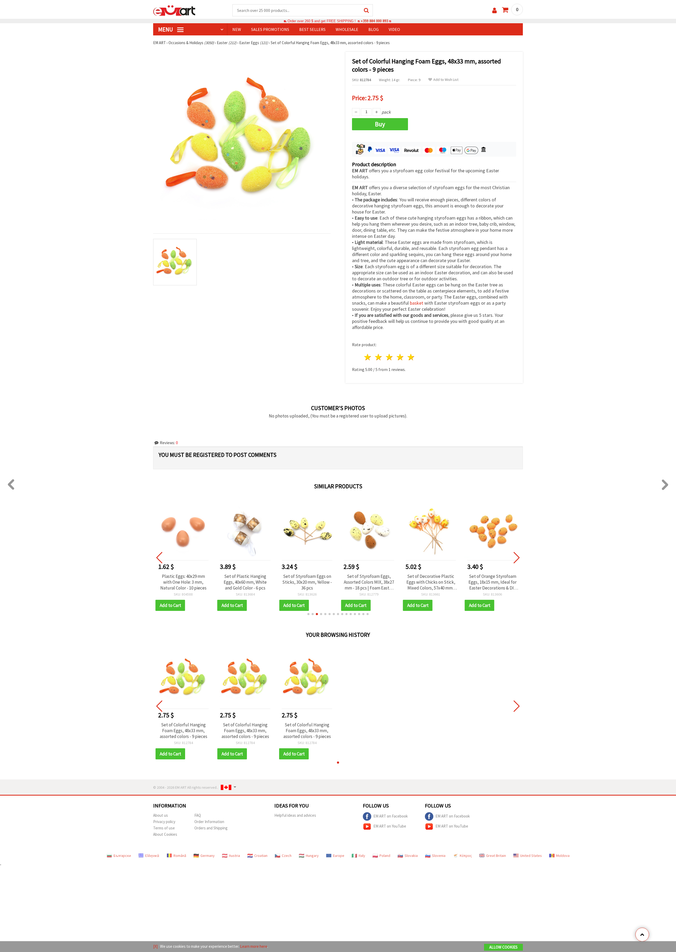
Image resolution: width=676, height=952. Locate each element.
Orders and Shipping (211, 827)
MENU (166, 29)
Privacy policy (164, 821)
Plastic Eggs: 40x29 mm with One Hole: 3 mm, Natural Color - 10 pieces (183, 582)
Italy (362, 855)
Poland (384, 855)
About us (160, 815)
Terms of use (164, 827)
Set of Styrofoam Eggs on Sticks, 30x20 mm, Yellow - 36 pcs (307, 582)
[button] (308, 614)
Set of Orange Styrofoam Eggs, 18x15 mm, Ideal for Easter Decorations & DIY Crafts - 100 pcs (492, 582)
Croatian (260, 855)
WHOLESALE (347, 29)
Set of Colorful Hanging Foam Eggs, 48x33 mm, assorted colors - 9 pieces (183, 730)
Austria (234, 855)
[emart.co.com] (174, 10)
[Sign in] (494, 10)
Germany (207, 855)
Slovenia (438, 855)
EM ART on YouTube (389, 826)
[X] (155, 946)
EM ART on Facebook (390, 816)
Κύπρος (466, 855)
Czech (287, 855)
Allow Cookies (503, 947)
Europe (338, 855)
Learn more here (253, 946)
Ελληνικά (152, 855)
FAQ (197, 815)
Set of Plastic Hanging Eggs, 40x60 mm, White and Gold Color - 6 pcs (245, 582)
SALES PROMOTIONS (270, 29)
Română (179, 855)
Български (122, 855)
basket (416, 303)
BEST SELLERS (312, 29)
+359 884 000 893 (374, 21)
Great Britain (496, 855)
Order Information (209, 821)
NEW (236, 29)
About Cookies (165, 834)
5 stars (411, 357)
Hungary (312, 855)
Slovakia (411, 855)
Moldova (563, 855)
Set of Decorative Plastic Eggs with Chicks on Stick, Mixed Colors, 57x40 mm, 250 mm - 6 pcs (430, 582)
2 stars (378, 357)
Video (394, 29)
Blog (373, 29)
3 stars (389, 357)
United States (531, 855)
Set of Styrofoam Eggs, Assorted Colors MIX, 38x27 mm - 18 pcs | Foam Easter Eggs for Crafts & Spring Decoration (369, 582)
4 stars (400, 357)
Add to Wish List (445, 80)
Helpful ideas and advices (295, 815)
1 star (368, 357)
